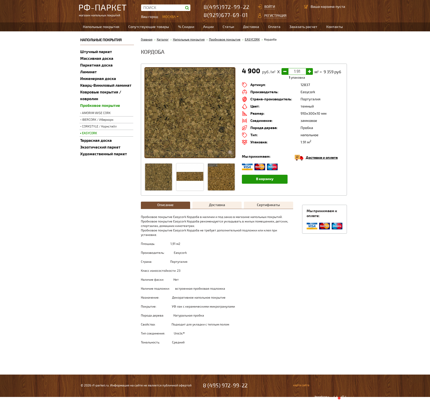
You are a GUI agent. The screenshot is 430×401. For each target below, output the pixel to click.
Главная (147, 39)
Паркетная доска (96, 65)
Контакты (334, 27)
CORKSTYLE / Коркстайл (99, 126)
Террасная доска (96, 140)
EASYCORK (89, 133)
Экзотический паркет (100, 147)
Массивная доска (96, 58)
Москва (169, 17)
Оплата (274, 27)
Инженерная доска (98, 78)
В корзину (264, 179)
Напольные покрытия (101, 27)
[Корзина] (306, 6)
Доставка (251, 27)
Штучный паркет (96, 52)
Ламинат (88, 72)
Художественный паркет (103, 154)
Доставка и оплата (322, 157)
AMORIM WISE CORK (96, 113)
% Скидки (186, 27)
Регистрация (275, 16)
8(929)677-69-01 (226, 15)
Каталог (163, 39)
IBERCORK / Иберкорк (97, 120)
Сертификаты (268, 205)
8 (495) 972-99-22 (225, 385)
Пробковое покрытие (100, 105)
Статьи (228, 27)
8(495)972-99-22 (226, 7)
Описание (165, 205)
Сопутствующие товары (148, 27)
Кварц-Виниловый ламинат (105, 85)
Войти (269, 7)
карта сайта (301, 385)
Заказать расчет (303, 27)
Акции (208, 27)
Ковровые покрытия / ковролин (100, 95)
